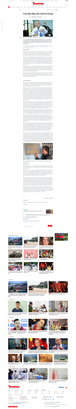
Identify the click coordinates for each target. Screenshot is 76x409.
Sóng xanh (29, 391)
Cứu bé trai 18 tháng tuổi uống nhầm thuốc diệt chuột (58, 381)
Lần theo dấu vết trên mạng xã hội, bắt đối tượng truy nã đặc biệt (17, 314)
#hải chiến (25, 202)
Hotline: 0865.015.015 (25, 0)
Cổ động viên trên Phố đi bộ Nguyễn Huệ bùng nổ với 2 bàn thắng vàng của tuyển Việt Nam (46, 272)
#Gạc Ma (34, 202)
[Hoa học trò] (67, 387)
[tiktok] (49, 399)
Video (9, 390)
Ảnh (22, 390)
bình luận (54, 10)
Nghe (2, 21)
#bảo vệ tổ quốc (45, 202)
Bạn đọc (49, 393)
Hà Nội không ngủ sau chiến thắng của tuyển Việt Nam (46, 259)
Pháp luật (12, 299)
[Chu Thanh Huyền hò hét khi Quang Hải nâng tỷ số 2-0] (38, 324)
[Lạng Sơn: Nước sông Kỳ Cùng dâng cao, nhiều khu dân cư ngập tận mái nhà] (15, 241)
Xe (8, 393)
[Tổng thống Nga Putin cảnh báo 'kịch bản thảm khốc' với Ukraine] (15, 358)
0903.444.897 (35, 398)
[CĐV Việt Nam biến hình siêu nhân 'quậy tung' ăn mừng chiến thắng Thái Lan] (15, 266)
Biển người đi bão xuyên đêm (58, 293)
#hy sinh (39, 202)
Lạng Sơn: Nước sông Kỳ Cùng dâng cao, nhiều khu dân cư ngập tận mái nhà (15, 247)
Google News (56, 10)
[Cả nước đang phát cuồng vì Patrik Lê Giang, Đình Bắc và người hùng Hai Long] (17, 324)
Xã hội (20, 9)
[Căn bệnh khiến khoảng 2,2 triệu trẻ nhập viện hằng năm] (38, 374)
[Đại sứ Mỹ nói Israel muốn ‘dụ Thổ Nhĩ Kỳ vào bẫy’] (58, 344)
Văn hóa (16, 393)
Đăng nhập (25, 220)
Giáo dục (29, 393)
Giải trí (11, 317)
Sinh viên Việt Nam (40, 0)
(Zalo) (26, 398)
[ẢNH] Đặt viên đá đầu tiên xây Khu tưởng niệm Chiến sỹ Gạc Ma (38, 214)
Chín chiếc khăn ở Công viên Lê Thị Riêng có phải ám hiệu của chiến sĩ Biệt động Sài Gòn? (14, 259)
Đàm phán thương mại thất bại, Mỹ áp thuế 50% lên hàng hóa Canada (60, 364)
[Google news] (54, 399)
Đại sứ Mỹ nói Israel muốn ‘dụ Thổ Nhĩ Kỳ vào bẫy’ (58, 351)
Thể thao (55, 391)
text (50, 10)
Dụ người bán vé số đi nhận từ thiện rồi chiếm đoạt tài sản (58, 314)
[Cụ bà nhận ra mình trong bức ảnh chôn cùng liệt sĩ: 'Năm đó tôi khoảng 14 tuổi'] (46, 241)
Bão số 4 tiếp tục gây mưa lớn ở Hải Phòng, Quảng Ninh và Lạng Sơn (30, 247)
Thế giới (11, 336)
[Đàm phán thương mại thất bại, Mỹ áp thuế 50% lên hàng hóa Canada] (61, 358)
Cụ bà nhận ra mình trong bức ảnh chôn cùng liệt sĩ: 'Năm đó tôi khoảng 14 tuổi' (46, 247)
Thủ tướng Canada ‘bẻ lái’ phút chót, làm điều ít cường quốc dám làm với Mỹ (38, 351)
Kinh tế (16, 391)
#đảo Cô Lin (25, 204)
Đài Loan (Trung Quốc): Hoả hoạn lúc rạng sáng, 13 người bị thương (45, 364)
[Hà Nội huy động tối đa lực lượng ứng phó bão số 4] (31, 266)
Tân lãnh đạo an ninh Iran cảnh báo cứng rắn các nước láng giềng (17, 351)
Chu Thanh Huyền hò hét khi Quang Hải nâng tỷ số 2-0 (37, 332)
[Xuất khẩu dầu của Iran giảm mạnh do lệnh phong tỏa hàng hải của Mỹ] (30, 358)
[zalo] (51, 399)
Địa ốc (22, 391)
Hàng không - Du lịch (57, 393)
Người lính (62, 391)
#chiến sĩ (30, 202)
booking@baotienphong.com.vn (25, 399)
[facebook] (65, 0)
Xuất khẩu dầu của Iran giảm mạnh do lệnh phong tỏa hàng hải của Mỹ (30, 364)
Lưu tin (2, 26)
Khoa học (36, 393)
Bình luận (2, 28)
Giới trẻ (42, 391)
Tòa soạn (51, 0)
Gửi (50, 225)
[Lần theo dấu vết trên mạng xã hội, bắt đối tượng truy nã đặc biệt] (17, 306)
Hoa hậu (42, 393)
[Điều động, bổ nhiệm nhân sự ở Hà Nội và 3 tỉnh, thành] (31, 253)
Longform (36, 390)
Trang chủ (9, 7)
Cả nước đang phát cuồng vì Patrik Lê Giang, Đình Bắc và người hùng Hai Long (17, 333)
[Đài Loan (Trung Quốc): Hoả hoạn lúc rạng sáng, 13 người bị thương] (46, 358)
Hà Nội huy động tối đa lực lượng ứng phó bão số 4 (30, 272)
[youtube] (67, 0)
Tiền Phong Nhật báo (33, 0)
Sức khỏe (11, 366)
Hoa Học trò (47, 0)
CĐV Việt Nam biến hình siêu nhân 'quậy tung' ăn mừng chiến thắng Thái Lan (15, 272)
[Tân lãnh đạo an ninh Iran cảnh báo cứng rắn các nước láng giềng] (17, 344)
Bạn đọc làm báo (13, 406)
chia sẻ (48, 10)
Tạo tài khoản (30, 220)
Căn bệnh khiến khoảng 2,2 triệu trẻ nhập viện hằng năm (37, 381)
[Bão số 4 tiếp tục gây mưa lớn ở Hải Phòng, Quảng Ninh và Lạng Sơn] (31, 241)
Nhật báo (16, 390)
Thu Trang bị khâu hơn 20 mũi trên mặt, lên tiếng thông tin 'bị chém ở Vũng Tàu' (57, 333)
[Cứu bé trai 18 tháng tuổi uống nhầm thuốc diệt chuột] (58, 374)
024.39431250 (11, 400)
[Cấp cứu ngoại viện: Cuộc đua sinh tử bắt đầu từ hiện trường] (17, 374)
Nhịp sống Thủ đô (10, 394)
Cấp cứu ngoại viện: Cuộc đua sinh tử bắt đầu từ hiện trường (17, 381)
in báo (52, 10)
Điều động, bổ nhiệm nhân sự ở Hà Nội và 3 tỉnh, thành (30, 259)
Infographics (43, 390)
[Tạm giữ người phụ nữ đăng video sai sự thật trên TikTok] (38, 306)
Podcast (29, 390)
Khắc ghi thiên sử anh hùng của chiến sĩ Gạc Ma (33, 211)
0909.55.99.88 (23, 398)
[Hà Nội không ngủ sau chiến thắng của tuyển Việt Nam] (46, 253)
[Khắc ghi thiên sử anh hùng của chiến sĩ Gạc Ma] (49, 211)
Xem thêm (67, 7)
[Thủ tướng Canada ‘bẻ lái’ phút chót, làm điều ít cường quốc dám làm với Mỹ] (38, 344)
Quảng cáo (56, 0)
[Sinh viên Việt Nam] (61, 387)
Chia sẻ (2, 23)
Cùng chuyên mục (13, 235)
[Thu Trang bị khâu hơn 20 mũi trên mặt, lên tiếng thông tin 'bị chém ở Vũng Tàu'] (58, 324)
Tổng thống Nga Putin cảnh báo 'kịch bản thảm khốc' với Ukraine (15, 364)
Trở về (2, 31)
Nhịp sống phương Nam (18, 394)
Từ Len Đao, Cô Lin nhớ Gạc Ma (31, 216)
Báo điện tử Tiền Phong (38, 3)
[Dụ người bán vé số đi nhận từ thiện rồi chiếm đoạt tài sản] (58, 306)
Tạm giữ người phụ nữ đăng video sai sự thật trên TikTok (37, 314)
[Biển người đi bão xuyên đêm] (58, 287)
